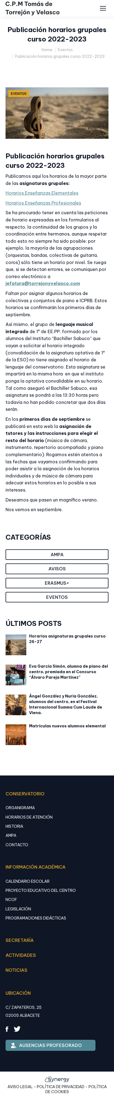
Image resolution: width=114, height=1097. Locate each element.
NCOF (11, 899)
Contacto (17, 844)
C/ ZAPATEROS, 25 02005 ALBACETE (24, 1011)
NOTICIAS (16, 970)
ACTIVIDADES (21, 955)
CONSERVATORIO (25, 793)
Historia (14, 826)
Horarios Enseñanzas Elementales (42, 193)
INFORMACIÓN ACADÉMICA (36, 867)
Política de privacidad (60, 1086)
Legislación (18, 909)
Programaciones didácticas (36, 918)
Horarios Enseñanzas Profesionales (43, 203)
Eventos (19, 94)
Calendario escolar (28, 881)
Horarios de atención (29, 817)
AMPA (11, 835)
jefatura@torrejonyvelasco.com (43, 283)
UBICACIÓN (18, 993)
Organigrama (20, 807)
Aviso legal (20, 1086)
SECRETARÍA (20, 940)
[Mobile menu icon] (102, 8)
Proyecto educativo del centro (41, 890)
